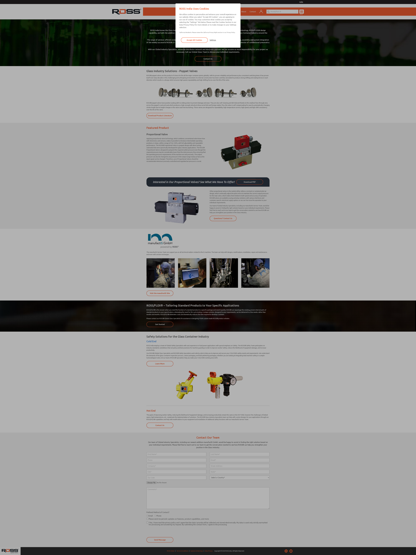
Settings (213, 40)
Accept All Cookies (194, 40)
